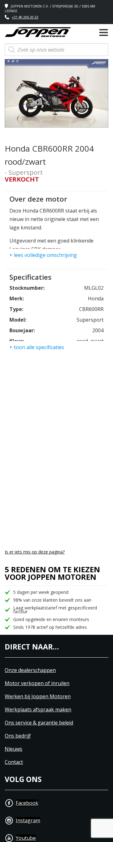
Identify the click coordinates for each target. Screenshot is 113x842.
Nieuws (13, 749)
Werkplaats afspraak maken (38, 709)
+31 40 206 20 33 (25, 17)
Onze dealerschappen (30, 670)
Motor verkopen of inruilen (37, 683)
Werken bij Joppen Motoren (38, 696)
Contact (14, 762)
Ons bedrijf (18, 736)
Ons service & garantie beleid (39, 722)
